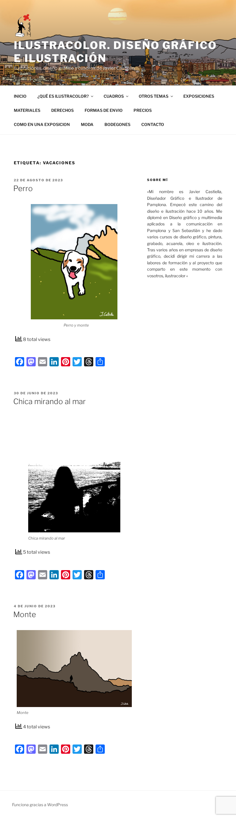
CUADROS (114, 96)
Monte (24, 614)
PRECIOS (143, 110)
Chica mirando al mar (49, 401)
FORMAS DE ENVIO (104, 110)
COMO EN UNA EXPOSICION (42, 124)
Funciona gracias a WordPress (40, 804)
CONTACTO (152, 124)
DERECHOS (62, 110)
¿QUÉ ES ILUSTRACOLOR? (63, 96)
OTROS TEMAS (153, 96)
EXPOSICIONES (198, 96)
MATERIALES (27, 110)
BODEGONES (117, 124)
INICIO (20, 96)
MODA (87, 124)
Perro (23, 188)
